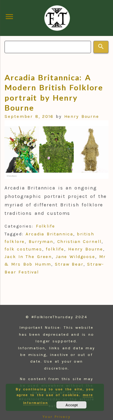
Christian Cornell (79, 241)
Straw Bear (69, 264)
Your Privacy (56, 416)
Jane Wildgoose (75, 256)
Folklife (45, 226)
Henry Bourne (81, 116)
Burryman (41, 241)
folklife (55, 249)
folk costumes (23, 249)
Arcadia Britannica (49, 234)
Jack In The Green (28, 256)
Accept (71, 405)
